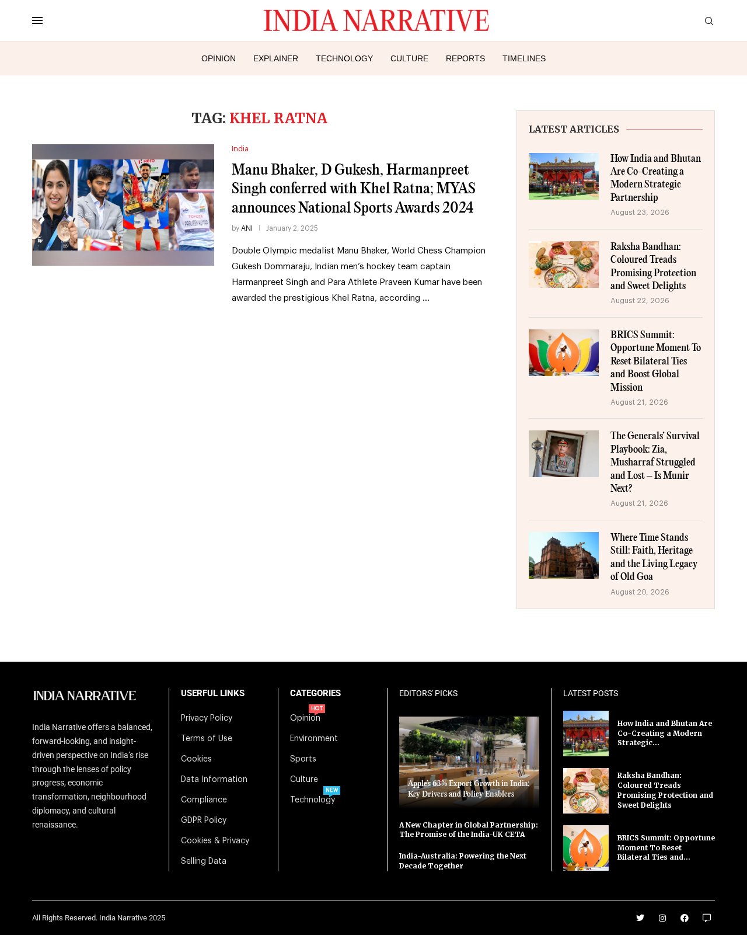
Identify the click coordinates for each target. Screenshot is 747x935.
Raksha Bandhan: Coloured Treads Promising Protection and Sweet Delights (653, 266)
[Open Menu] (37, 20)
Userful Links (213, 693)
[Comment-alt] (707, 918)
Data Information (214, 780)
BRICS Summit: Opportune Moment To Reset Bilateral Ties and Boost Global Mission (655, 362)
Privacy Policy (206, 718)
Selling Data (203, 861)
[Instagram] (662, 918)
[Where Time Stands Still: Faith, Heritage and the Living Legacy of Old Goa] (564, 555)
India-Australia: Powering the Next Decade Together (462, 860)
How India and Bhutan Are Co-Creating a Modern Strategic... (664, 733)
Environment (314, 739)
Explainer (275, 58)
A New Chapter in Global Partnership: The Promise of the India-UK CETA (468, 830)
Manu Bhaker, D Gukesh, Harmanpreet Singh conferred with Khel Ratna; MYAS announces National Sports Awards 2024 (354, 189)
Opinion (218, 58)
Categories (315, 693)
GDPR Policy (203, 820)
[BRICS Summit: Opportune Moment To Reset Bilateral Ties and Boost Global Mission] (564, 352)
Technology (344, 58)
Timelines (524, 58)
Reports (465, 58)
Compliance (204, 800)
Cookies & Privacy (215, 841)
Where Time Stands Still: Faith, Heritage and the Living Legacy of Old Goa (653, 557)
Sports (303, 759)
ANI (247, 228)
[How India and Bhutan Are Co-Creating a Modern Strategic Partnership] (564, 176)
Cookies (196, 759)
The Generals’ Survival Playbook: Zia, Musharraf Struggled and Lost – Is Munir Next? (655, 463)
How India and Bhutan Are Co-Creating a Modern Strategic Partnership (655, 178)
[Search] (709, 21)
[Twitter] (640, 918)
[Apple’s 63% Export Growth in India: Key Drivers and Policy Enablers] (469, 762)
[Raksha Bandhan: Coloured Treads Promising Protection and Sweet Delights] (564, 264)
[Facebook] (684, 918)
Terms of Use (206, 739)
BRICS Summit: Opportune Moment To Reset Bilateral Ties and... (666, 847)
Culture (409, 58)
